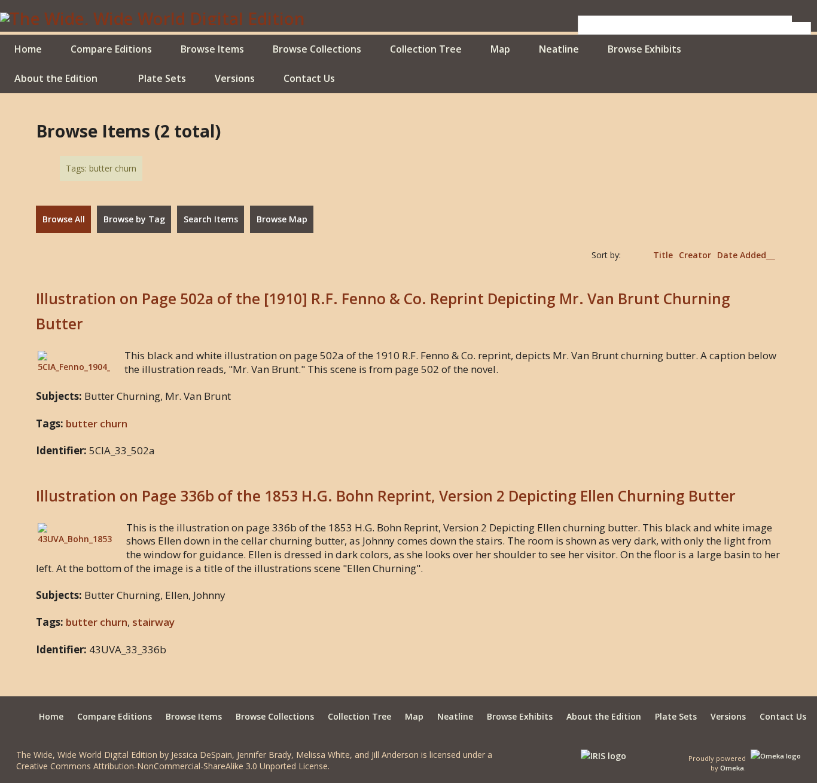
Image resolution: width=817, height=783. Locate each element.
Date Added (741, 255)
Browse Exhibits (644, 49)
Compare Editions (111, 49)
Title (663, 255)
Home (28, 49)
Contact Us (309, 78)
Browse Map (282, 219)
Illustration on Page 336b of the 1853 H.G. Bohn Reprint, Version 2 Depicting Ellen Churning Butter (386, 496)
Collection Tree (426, 49)
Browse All (63, 219)
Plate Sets (162, 78)
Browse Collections (317, 49)
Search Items (211, 219)
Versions (235, 78)
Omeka (732, 767)
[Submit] (801, 19)
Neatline (559, 49)
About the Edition (55, 78)
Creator (695, 255)
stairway (153, 622)
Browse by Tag (134, 219)
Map (500, 49)
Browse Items (212, 49)
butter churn (96, 423)
